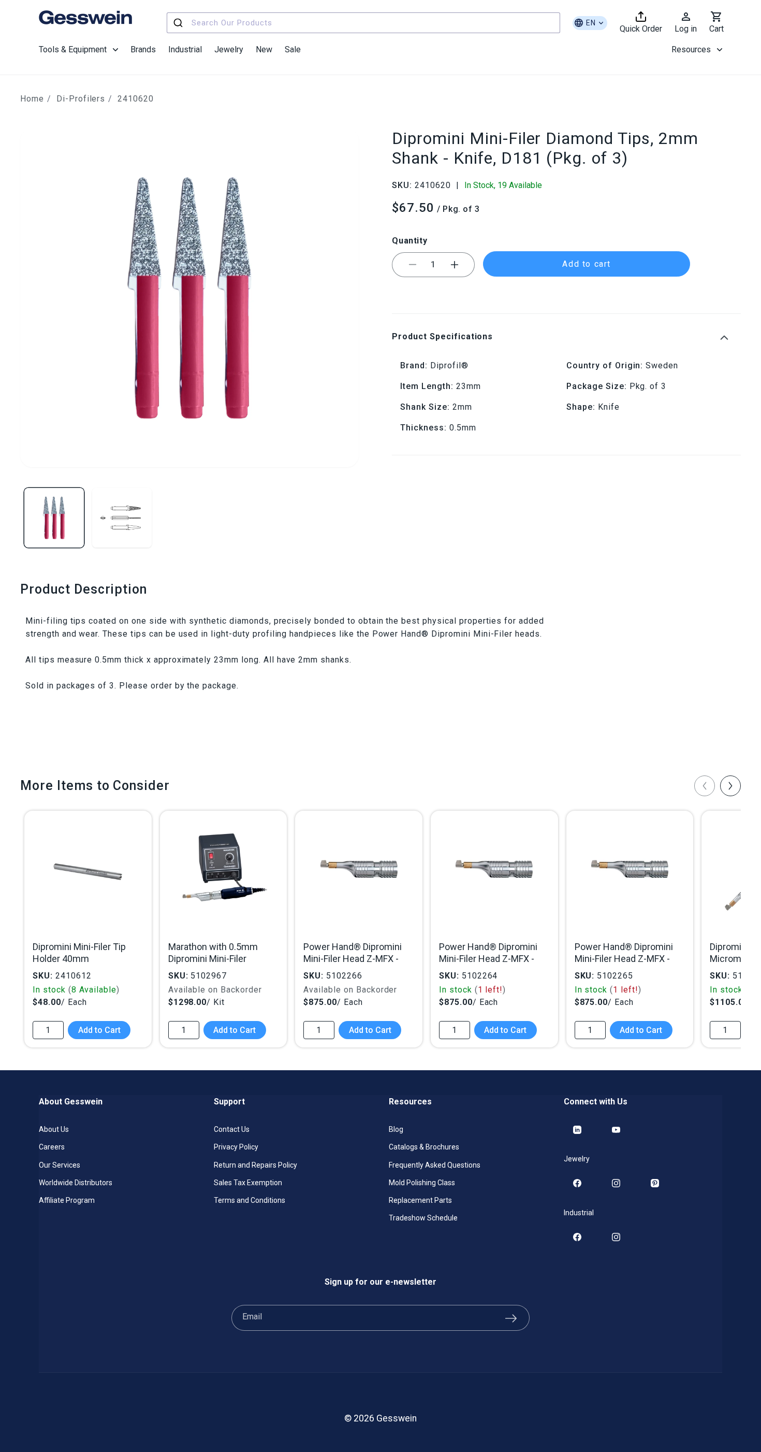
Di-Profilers (81, 99)
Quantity (409, 241)
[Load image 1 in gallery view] (54, 518)
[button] (78, 49)
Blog (396, 1129)
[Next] (730, 785)
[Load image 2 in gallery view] (122, 518)
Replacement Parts (420, 1200)
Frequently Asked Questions (434, 1165)
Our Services (59, 1165)
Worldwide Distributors (75, 1182)
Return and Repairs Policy (255, 1165)
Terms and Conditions (249, 1200)
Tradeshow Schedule (423, 1218)
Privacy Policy (236, 1147)
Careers (52, 1147)
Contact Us (232, 1129)
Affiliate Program (67, 1200)
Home (32, 99)
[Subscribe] (511, 1318)
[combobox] (363, 22)
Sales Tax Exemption (248, 1182)
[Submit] (179, 22)
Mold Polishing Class (422, 1182)
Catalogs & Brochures (424, 1147)
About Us (54, 1129)
